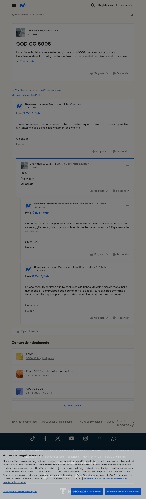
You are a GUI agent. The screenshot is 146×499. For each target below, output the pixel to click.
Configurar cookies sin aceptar (20, 491)
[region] (73, 474)
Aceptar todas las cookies (86, 491)
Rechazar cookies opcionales (123, 491)
